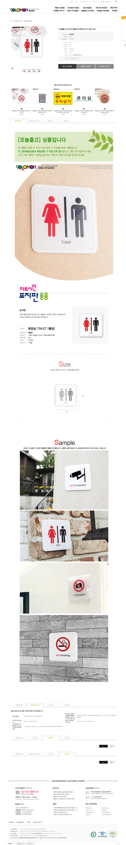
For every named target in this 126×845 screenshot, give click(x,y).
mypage (82, 1)
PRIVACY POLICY (37, 822)
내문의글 (88, 814)
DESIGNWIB (62, 837)
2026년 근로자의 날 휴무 (60, 796)
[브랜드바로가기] (78, 55)
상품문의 (66, 121)
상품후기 (50, 121)
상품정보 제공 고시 (34, 121)
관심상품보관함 (90, 812)
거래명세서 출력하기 (106, 814)
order (94, 1)
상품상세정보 (18, 121)
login (71, 1)
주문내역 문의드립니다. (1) (61, 812)
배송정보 (35, 738)
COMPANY (11, 822)
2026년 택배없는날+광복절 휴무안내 (63, 792)
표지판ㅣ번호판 (28, 21)
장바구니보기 (89, 810)
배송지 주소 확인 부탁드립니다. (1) (63, 814)
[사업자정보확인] (37, 833)
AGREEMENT (20, 822)
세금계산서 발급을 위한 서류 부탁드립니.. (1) (65, 810)
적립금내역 (89, 808)
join (77, 1)
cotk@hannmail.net (42, 835)
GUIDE (28, 822)
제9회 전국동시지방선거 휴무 (61, 794)
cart (89, 1)
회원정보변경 (104, 808)
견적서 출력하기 (105, 812)
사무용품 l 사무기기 (18, 21)
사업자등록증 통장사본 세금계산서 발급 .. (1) (65, 807)
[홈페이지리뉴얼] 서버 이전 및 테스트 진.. (64, 798)
